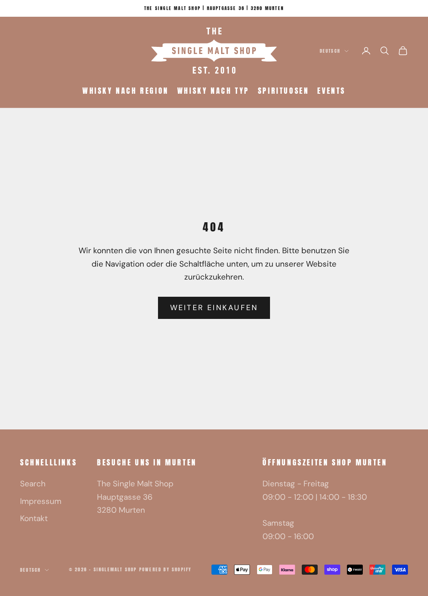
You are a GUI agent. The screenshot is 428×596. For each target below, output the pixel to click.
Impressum (40, 501)
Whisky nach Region (125, 90)
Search (33, 483)
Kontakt (34, 518)
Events (331, 90)
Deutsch (330, 50)
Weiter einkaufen (214, 308)
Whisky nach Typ (213, 90)
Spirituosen (283, 90)
